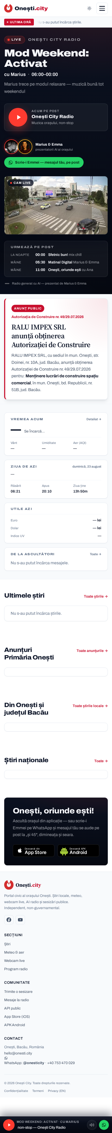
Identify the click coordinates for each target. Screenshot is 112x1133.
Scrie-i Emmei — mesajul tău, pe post (47, 162)
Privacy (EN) (57, 1091)
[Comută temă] (89, 8)
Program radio (16, 969)
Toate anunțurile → (92, 651)
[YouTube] (20, 919)
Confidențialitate (16, 1091)
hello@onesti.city (18, 1053)
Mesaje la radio (16, 1000)
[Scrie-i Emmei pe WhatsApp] (104, 1125)
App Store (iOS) (17, 1017)
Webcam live (14, 961)
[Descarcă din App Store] (33, 850)
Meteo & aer (14, 952)
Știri (7, 944)
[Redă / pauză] (18, 117)
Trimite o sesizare (18, 992)
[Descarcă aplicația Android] (78, 850)
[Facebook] (9, 919)
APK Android (14, 1025)
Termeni (38, 1091)
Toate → (95, 554)
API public (12, 1008)
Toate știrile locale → (90, 706)
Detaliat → (93, 419)
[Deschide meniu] (102, 8)
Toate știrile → (96, 596)
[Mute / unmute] (92, 1125)
